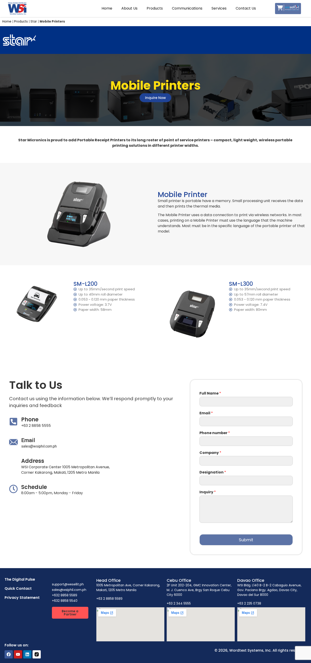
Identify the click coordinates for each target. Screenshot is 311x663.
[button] (70, 613)
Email (206, 413)
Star (34, 21)
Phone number (214, 433)
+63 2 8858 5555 (36, 425)
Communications (187, 8)
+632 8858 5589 (64, 595)
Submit (246, 540)
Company (210, 452)
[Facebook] (9, 654)
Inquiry (207, 492)
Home (107, 8)
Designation (212, 472)
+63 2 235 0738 (249, 603)
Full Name (210, 393)
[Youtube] (18, 654)
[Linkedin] (27, 654)
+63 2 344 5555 (179, 603)
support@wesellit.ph (68, 584)
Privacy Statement (22, 597)
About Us (129, 8)
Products (155, 8)
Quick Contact (18, 588)
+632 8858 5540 (64, 600)
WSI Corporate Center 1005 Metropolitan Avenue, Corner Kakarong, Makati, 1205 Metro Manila (65, 469)
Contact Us (246, 8)
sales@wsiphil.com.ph (39, 446)
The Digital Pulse (20, 579)
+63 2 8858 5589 (109, 598)
